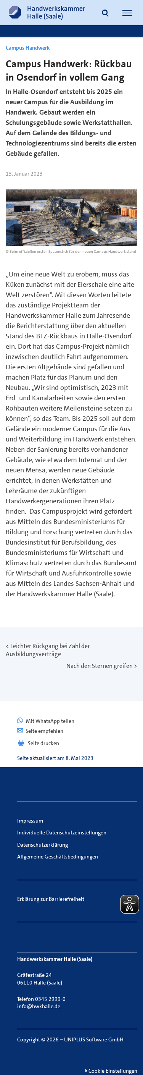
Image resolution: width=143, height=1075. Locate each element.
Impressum (30, 820)
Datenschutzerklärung (42, 844)
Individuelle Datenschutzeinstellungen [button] (61, 832)
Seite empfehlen (44, 730)
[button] (105, 13)
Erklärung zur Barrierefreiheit (50, 899)
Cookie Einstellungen (112, 1070)
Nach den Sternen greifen (99, 666)
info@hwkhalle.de (38, 1006)
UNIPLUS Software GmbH (94, 1039)
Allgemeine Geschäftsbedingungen (57, 856)
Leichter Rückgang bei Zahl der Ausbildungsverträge (48, 650)
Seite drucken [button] (43, 743)
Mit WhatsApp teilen (49, 721)
